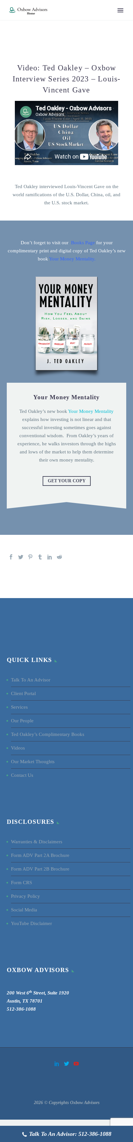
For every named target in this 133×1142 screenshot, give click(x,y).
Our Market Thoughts (33, 761)
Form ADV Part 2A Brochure (40, 855)
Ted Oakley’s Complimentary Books (47, 734)
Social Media (24, 909)
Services (19, 707)
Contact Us (22, 775)
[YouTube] (76, 1063)
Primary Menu (120, 10)
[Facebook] (11, 556)
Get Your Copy (67, 480)
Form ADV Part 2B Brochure (40, 869)
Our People (22, 720)
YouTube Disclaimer (31, 923)
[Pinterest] (30, 556)
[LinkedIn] (49, 556)
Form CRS (21, 882)
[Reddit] (59, 556)
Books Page (83, 242)
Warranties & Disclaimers (36, 841)
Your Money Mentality (71, 258)
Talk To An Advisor (30, 679)
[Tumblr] (40, 556)
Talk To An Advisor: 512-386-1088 (70, 1134)
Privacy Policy (25, 896)
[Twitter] (20, 556)
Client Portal (23, 693)
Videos (18, 748)
